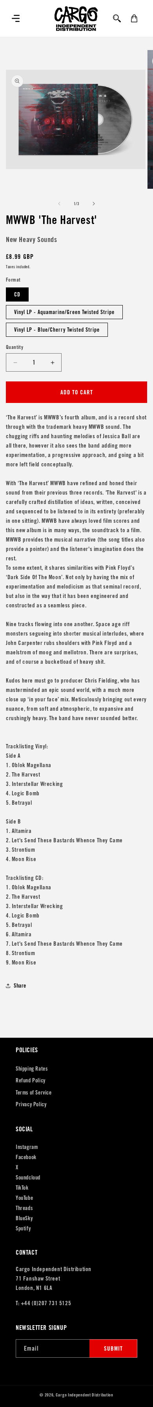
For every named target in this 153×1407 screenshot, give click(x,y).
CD (17, 294)
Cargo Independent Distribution (84, 1395)
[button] (15, 18)
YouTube (24, 1197)
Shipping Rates (31, 1068)
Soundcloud (28, 1177)
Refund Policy (31, 1080)
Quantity (14, 347)
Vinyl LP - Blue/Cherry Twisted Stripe (57, 329)
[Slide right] (93, 203)
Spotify (23, 1228)
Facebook (26, 1157)
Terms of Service (34, 1092)
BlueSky (24, 1218)
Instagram (27, 1147)
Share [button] (20, 985)
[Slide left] (59, 203)
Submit (113, 1348)
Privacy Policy (31, 1104)
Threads (24, 1208)
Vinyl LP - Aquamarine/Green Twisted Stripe (64, 312)
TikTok (22, 1187)
